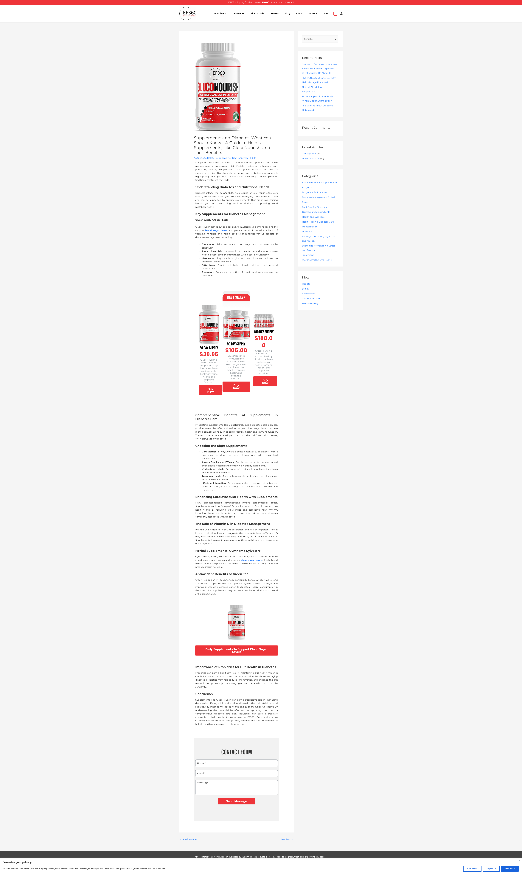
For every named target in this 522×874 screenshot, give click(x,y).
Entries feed (308, 293)
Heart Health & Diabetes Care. (318, 222)
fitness (305, 202)
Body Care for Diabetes (314, 192)
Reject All (491, 868)
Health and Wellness (313, 217)
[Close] (519, 860)
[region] (261, 866)
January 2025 (309, 153)
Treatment (238, 158)
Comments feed (311, 298)
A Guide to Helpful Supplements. (213, 158)
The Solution (238, 13)
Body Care (307, 187)
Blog (287, 13)
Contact (312, 13)
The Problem (219, 13)
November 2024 (311, 158)
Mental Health (310, 226)
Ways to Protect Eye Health (317, 260)
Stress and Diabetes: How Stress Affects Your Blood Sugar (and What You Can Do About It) (319, 68)
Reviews (275, 13)
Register (306, 284)
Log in (305, 288)
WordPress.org (310, 303)
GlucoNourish (258, 13)
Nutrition (307, 231)
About (298, 13)
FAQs (325, 13)
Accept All (510, 868)
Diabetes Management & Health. (320, 197)
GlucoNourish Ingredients (316, 212)
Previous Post (188, 839)
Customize (472, 868)
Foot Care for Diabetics (314, 207)
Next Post (286, 839)
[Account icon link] (341, 13)
